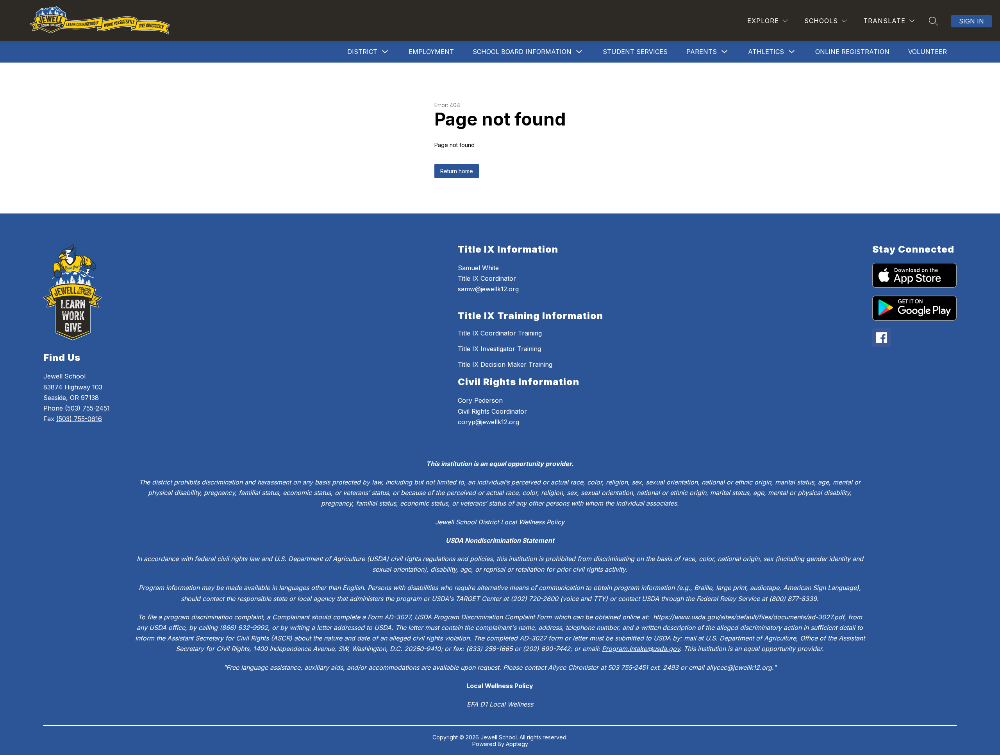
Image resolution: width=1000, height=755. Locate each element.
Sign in (971, 21)
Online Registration (852, 52)
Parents (701, 52)
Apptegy (517, 744)
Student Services (635, 52)
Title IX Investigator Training (499, 349)
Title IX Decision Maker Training (505, 364)
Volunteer (927, 52)
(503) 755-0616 (79, 419)
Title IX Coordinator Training (500, 333)
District (362, 52)
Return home (456, 171)
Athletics (766, 52)
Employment (431, 52)
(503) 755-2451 (87, 408)
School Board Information (522, 52)
